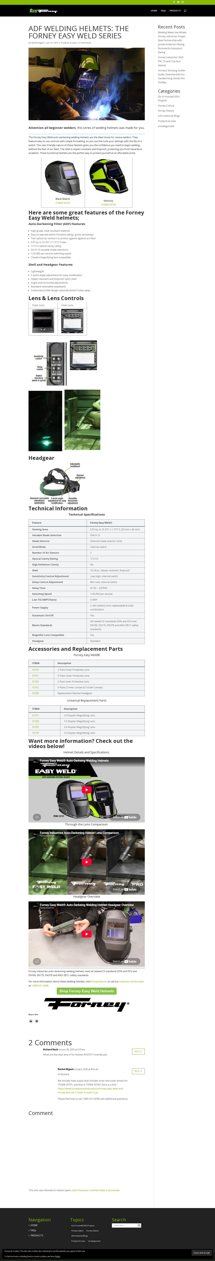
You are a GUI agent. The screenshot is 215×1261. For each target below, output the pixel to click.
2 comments (85, 42)
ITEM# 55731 (63, 203)
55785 (35, 693)
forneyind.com (98, 981)
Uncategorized (166, 126)
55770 (35, 733)
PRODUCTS (175, 11)
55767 (35, 715)
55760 (35, 681)
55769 (35, 727)
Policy (57, 1256)
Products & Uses (69, 42)
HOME (154, 11)
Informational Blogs (169, 115)
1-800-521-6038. (40, 985)
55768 (35, 721)
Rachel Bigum (37, 42)
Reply (138, 1051)
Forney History (166, 110)
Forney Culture (166, 105)
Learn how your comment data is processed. (96, 1190)
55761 (35, 675)
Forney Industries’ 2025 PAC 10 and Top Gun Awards (171, 61)
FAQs (163, 11)
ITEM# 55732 (108, 204)
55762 (35, 687)
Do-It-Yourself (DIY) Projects (82, 1225)
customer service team (131, 981)
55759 (35, 669)
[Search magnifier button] (139, 1225)
